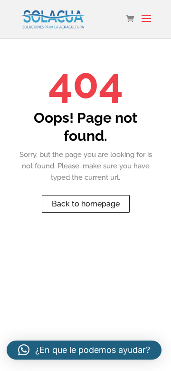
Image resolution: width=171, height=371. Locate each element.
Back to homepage (86, 203)
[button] (84, 350)
